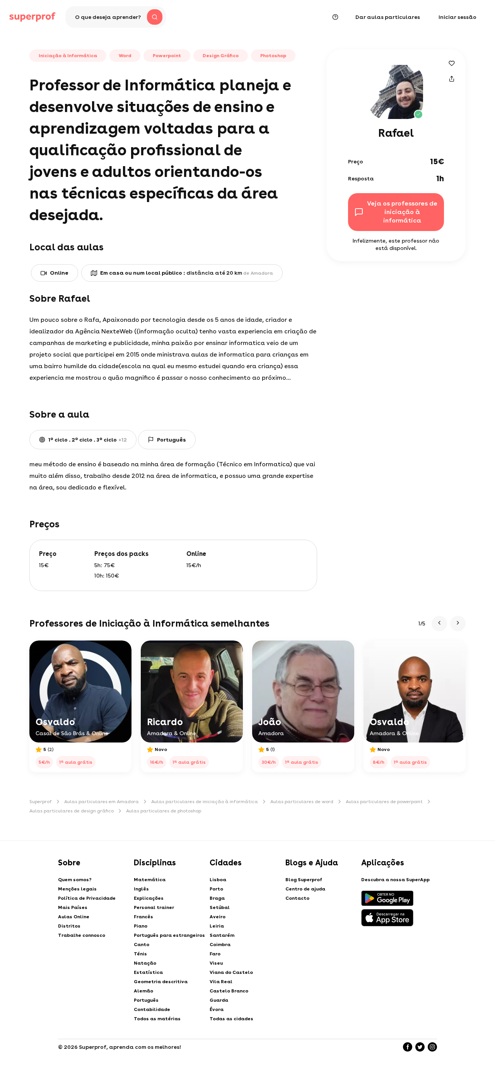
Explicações (149, 898)
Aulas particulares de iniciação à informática (204, 801)
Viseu (216, 963)
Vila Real (221, 981)
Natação (145, 963)
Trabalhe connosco (81, 935)
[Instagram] (432, 1047)
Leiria (217, 926)
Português (146, 1000)
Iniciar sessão (457, 17)
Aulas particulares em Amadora (101, 801)
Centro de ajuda (305, 889)
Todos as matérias (157, 1018)
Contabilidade (152, 1009)
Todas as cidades (231, 1018)
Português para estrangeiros (169, 935)
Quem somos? (75, 879)
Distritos (69, 926)
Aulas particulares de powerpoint (384, 801)
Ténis (140, 954)
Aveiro (217, 916)
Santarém (222, 935)
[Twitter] (420, 1047)
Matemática (150, 879)
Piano (140, 926)
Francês (143, 916)
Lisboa (218, 879)
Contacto (297, 898)
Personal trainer (154, 907)
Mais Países (72, 907)
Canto (141, 944)
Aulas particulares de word (301, 801)
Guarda (219, 1000)
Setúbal (220, 907)
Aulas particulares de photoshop (163, 811)
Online (59, 273)
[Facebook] (407, 1047)
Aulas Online (73, 916)
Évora (217, 1009)
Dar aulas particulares (387, 17)
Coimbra (220, 944)
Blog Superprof (303, 879)
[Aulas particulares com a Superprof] (32, 17)
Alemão (143, 991)
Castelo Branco (229, 991)
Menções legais (77, 889)
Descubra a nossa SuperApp (395, 879)
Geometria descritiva (161, 981)
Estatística (148, 972)
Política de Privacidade (87, 898)
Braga (217, 898)
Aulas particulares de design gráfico (71, 811)
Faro (215, 954)
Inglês (141, 889)
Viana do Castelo (231, 972)
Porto (216, 889)
